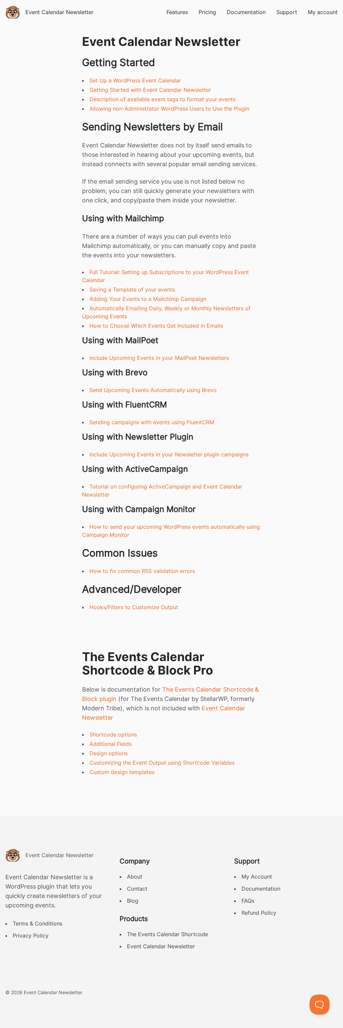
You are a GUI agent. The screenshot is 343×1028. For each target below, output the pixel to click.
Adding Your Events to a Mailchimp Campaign (147, 299)
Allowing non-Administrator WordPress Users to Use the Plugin (169, 108)
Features (177, 12)
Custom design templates (121, 772)
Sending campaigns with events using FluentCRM (151, 422)
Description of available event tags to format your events (162, 99)
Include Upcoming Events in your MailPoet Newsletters (159, 358)
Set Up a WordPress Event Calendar (135, 80)
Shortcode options (113, 734)
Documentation (246, 12)
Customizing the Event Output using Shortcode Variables (161, 762)
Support (286, 12)
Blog (132, 900)
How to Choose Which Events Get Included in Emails (156, 325)
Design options (108, 753)
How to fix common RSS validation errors (142, 571)
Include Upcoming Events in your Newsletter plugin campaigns (169, 454)
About (134, 876)
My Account (257, 876)
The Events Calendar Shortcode (167, 934)
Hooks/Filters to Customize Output (133, 607)
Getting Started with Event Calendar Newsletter (150, 89)
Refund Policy (259, 912)
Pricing (207, 12)
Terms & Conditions (37, 923)
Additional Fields (110, 744)
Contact (137, 888)
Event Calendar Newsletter (161, 946)
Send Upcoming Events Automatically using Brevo (153, 390)
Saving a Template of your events (132, 289)
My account (323, 12)
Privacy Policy (31, 935)
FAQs (248, 900)
